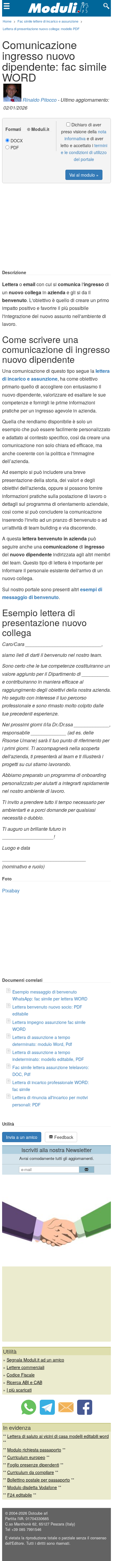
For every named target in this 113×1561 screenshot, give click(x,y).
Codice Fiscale (21, 1375)
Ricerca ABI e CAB (24, 1382)
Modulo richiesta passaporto (34, 1450)
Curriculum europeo (26, 1457)
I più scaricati (19, 1390)
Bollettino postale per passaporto (38, 1480)
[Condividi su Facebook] (84, 1413)
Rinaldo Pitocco (40, 99)
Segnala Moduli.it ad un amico (35, 1360)
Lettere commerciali (25, 1367)
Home (7, 21)
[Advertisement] (56, 226)
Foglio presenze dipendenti (33, 1465)
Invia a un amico (21, 1137)
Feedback (63, 1137)
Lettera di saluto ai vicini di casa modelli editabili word (58, 1436)
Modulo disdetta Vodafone (32, 1487)
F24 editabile (19, 1495)
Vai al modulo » (84, 175)
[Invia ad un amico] (66, 1413)
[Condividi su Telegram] (47, 1413)
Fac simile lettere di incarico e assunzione (47, 21)
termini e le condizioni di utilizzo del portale (84, 152)
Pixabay (11, 890)
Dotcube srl (38, 1513)
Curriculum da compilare (30, 1472)
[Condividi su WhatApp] (28, 1413)
